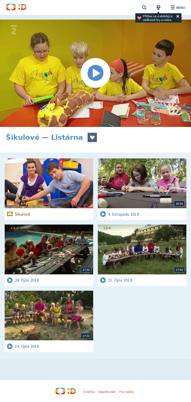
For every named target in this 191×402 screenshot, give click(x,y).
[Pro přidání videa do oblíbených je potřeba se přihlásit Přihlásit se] (92, 137)
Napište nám (107, 392)
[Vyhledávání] (144, 7)
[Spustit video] (95, 73)
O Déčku (89, 392)
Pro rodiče (126, 392)
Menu (180, 7)
